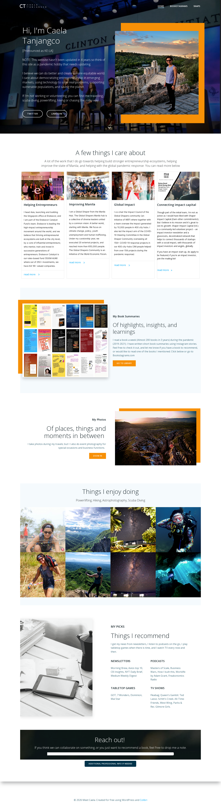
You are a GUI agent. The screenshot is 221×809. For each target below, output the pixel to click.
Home (161, 6)
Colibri (143, 800)
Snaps (196, 6)
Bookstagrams (178, 6)
